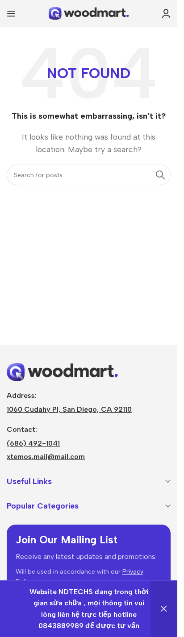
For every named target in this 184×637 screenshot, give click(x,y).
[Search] (160, 175)
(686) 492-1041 (33, 443)
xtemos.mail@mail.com (46, 456)
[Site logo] (89, 12)
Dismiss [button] (164, 609)
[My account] (166, 13)
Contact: (22, 429)
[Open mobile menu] (11, 13)
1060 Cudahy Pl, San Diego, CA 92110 (69, 409)
